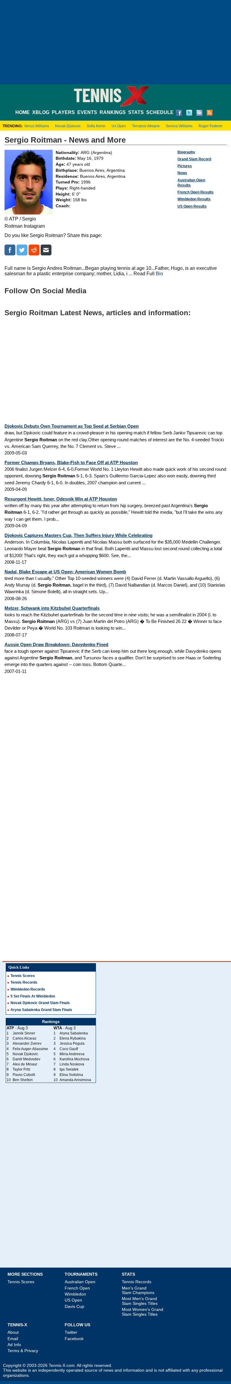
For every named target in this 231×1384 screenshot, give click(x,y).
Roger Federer (211, 126)
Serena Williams (179, 126)
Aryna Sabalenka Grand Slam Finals (41, 1010)
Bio (159, 273)
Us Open (119, 126)
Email (13, 1338)
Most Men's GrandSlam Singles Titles (140, 1300)
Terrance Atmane (146, 126)
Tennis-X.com (62, 1365)
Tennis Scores (23, 976)
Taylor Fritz (21, 1069)
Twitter (71, 1332)
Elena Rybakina (73, 1038)
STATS (136, 112)
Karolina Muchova (74, 1059)
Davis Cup (74, 1306)
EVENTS (87, 112)
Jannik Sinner (24, 1033)
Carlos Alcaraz (24, 1038)
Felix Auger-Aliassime (30, 1049)
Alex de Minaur (25, 1064)
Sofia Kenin (96, 126)
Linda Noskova (72, 1064)
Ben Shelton (23, 1080)
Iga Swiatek (69, 1069)
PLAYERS (63, 112)
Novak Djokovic (68, 126)
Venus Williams (36, 126)
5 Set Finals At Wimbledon (33, 996)
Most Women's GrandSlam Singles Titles (142, 1311)
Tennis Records (24, 982)
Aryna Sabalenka (74, 1033)
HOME (22, 112)
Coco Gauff (69, 1049)
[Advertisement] (115, 42)
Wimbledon (75, 1294)
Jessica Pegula (72, 1043)
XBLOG (40, 112)
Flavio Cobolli (24, 1075)
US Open (73, 1300)
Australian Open (80, 1281)
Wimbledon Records (28, 989)
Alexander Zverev (27, 1043)
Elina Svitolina (71, 1075)
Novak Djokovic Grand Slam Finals (40, 1003)
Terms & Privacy (23, 1350)
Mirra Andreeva (72, 1054)
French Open (77, 1288)
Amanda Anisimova (75, 1080)
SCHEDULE (160, 112)
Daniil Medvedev (26, 1059)
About (13, 1332)
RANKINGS (113, 112)
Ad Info (14, 1344)
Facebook (74, 1338)
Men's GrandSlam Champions (138, 1290)
